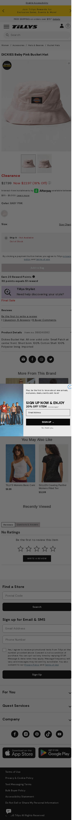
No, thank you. (47, 428)
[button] (70, 398)
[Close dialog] (70, 387)
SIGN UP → (48, 422)
